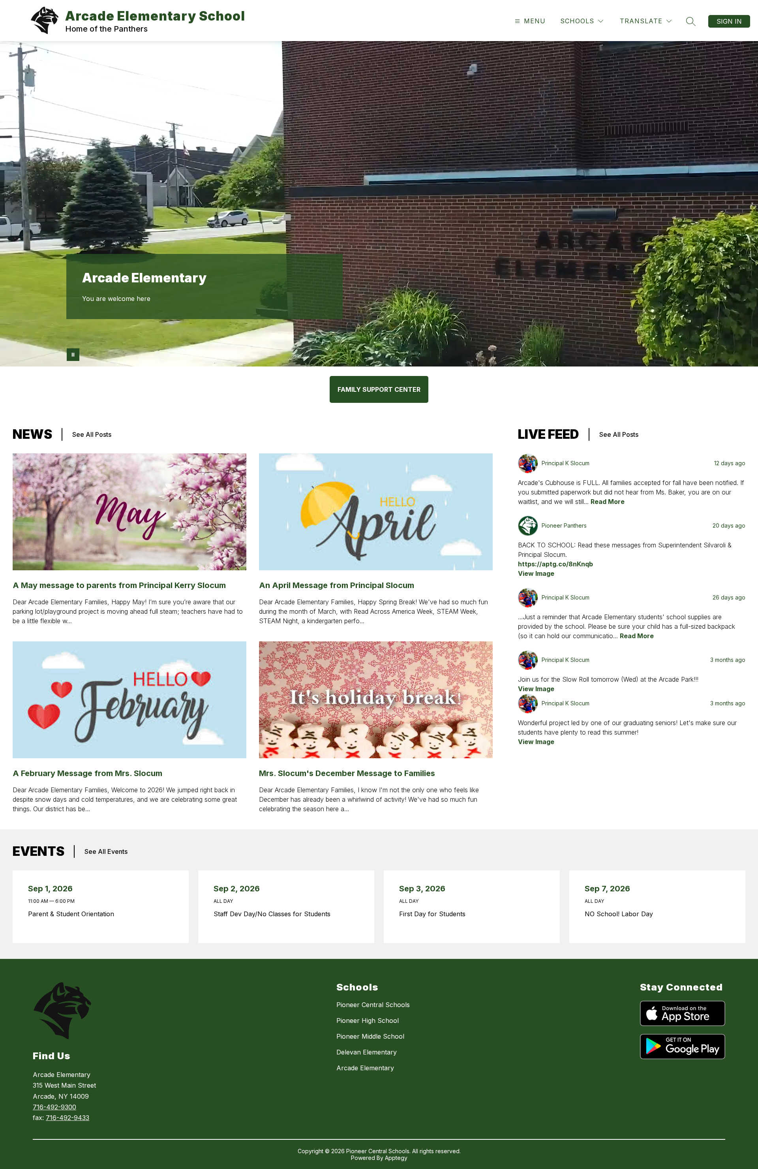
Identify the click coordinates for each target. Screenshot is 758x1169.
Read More (608, 502)
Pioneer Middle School (370, 1036)
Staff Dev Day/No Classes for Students (274, 914)
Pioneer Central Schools (373, 1005)
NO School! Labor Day (621, 914)
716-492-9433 (67, 1118)
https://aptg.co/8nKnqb (555, 564)
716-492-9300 (54, 1107)
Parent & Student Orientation (73, 914)
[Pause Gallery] (73, 354)
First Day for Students (434, 914)
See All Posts (91, 434)
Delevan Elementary (366, 1052)
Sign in (729, 21)
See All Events (106, 851)
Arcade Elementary (365, 1068)
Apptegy (396, 1157)
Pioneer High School (367, 1020)
